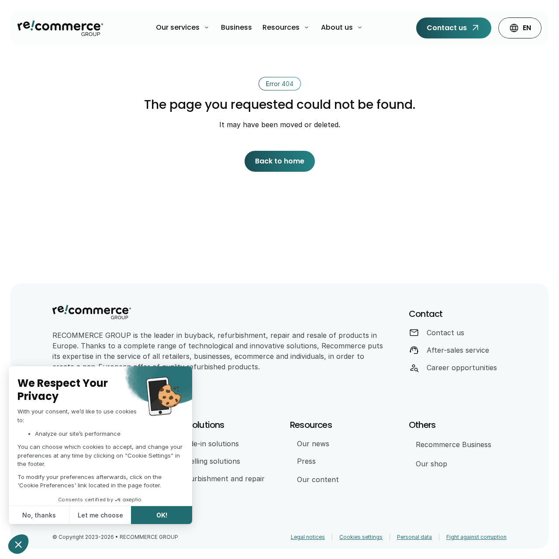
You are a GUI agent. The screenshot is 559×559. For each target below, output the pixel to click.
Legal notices (308, 537)
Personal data (414, 537)
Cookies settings (361, 537)
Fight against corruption (476, 537)
